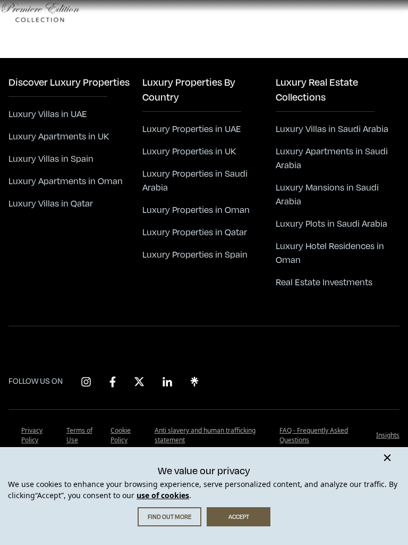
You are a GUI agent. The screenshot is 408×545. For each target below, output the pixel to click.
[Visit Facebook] (112, 381)
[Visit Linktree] (194, 381)
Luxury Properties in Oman (196, 210)
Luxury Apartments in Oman (65, 181)
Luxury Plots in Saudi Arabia (331, 224)
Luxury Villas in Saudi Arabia (332, 129)
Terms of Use (79, 435)
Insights (388, 435)
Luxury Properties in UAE (191, 129)
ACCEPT (238, 517)
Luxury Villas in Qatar (50, 203)
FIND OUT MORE (169, 517)
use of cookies (163, 495)
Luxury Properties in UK (189, 151)
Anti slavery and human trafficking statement (205, 435)
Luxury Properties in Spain (195, 255)
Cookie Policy (120, 435)
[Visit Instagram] (86, 382)
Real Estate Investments (324, 282)
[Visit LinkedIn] (167, 381)
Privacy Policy (31, 435)
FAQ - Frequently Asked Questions (313, 435)
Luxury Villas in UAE (47, 114)
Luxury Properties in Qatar (194, 232)
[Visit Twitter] (139, 381)
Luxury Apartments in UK (58, 136)
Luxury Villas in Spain (51, 159)
